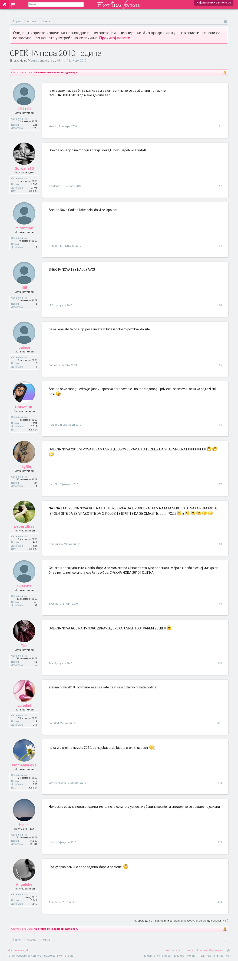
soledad (24, 705)
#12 (219, 782)
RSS (229, 950)
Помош (189, 950)
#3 (220, 245)
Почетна (201, 950)
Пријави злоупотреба (157, 955)
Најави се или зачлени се (214, 2)
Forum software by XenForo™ (40, 955)
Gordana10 (24, 168)
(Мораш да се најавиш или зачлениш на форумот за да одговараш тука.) (181, 920)
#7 (220, 484)
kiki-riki (61, 60)
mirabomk (24, 228)
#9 (220, 603)
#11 (219, 723)
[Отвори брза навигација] (225, 21)
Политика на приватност (215, 955)
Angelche (24, 884)
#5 (220, 365)
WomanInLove (24, 765)
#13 (219, 842)
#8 (220, 544)
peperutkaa (24, 526)
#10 (219, 663)
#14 (219, 902)
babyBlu (24, 467)
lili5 (24, 288)
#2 (220, 186)
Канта (33, 60)
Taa (24, 646)
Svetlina (24, 586)
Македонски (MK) (18, 950)
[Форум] (13, 4)
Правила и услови (184, 955)
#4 (220, 305)
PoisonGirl (24, 407)
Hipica (24, 825)
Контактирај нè (172, 950)
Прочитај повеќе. (115, 38)
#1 (220, 126)
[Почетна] (4, 4)
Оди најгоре (217, 950)
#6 (220, 424)
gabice (24, 347)
